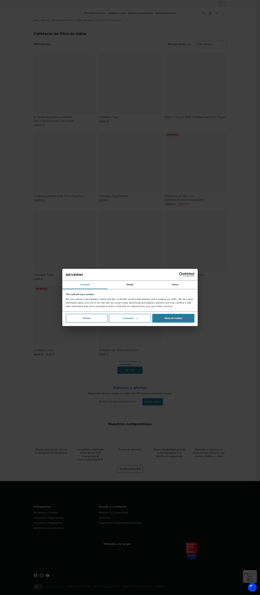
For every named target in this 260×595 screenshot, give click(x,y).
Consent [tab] (84, 284)
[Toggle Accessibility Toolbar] (252, 587)
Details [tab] (130, 284)
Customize (128, 318)
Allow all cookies (173, 318)
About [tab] (175, 284)
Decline (87, 318)
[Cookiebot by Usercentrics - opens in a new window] (181, 274)
